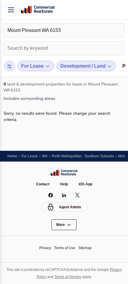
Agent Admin (70, 207)
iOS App (85, 184)
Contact (42, 184)
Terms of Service (67, 277)
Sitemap (85, 248)
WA (45, 156)
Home (12, 156)
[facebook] (50, 195)
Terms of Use (64, 248)
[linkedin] (64, 195)
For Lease (29, 156)
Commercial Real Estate (37, 10)
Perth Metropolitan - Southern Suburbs (83, 156)
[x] (77, 195)
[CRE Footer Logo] (64, 173)
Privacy (45, 248)
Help (64, 184)
